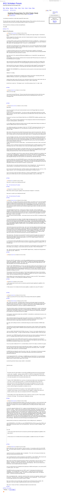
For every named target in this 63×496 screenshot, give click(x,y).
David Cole (14, 14)
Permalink (7, 33)
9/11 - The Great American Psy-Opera (13, 184)
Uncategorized (30, 14)
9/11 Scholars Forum (12, 3)
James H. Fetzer (55, 11)
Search (61, 0)
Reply (8, 87)
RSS (3, 491)
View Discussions (12, 15)
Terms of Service (57, 494)
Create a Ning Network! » (54, 15)
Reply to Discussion (7, 488)
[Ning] (2, 1)
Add (47, 10)
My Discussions (13, 10)
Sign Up (44, 0)
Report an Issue (51, 494)
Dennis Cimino (13, 33)
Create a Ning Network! (10, 0)
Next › (14, 489)
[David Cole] (5, 15)
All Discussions (6, 10)
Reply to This (6, 28)
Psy (11, 180)
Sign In (47, 0)
